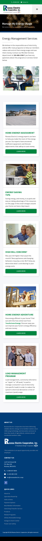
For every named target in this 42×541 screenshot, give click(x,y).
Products (7, 512)
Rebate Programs (10, 515)
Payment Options (9, 503)
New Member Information (12, 506)
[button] (37, 9)
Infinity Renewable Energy (12, 518)
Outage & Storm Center (11, 521)
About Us (7, 493)
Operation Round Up (10, 496)
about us (8, 422)
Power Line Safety (10, 524)
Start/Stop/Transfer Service (13, 509)
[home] (12, 9)
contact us (9, 458)
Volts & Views (8, 499)
